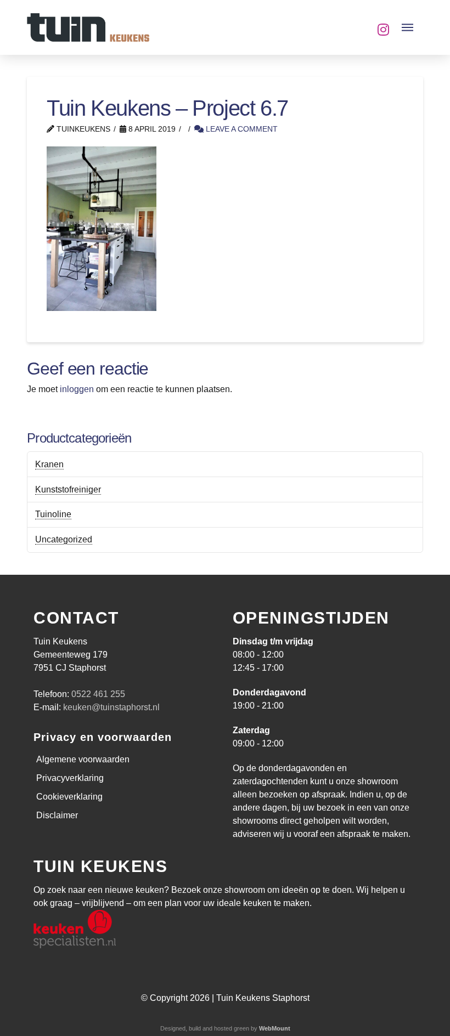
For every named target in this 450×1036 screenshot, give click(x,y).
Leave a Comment (241, 129)
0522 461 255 (98, 694)
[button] (407, 27)
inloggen (77, 389)
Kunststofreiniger (68, 489)
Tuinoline (53, 514)
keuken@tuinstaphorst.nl (111, 707)
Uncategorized (63, 539)
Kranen (49, 464)
